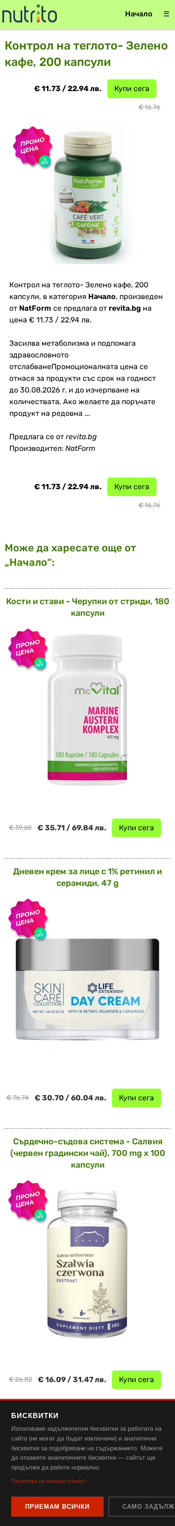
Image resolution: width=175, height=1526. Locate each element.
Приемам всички (57, 1506)
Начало (138, 13)
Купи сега (131, 88)
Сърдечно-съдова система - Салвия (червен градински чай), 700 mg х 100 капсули (87, 1153)
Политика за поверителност (48, 1481)
